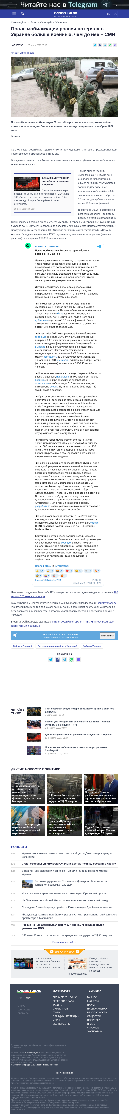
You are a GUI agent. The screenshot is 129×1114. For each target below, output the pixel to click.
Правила (23, 1013)
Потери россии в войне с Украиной (57, 646)
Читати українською (22, 53)
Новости (19, 847)
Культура (93, 1001)
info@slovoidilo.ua (64, 1073)
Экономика (95, 1031)
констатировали (107, 603)
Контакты (23, 1009)
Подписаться (107, 636)
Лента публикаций (41, 22)
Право (91, 1023)
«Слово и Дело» (32, 1052)
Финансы (93, 1027)
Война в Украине (92, 646)
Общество (61, 22)
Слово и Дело (19, 22)
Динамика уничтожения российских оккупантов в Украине (55, 181)
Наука (91, 1005)
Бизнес (92, 997)
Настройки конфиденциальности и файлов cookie (34, 1065)
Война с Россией (22, 646)
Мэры (56, 1020)
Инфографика (64, 951)
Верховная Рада (63, 1001)
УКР (109, 14)
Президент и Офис (65, 997)
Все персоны (61, 1023)
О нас (21, 1005)
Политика (93, 1020)
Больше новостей (62, 942)
